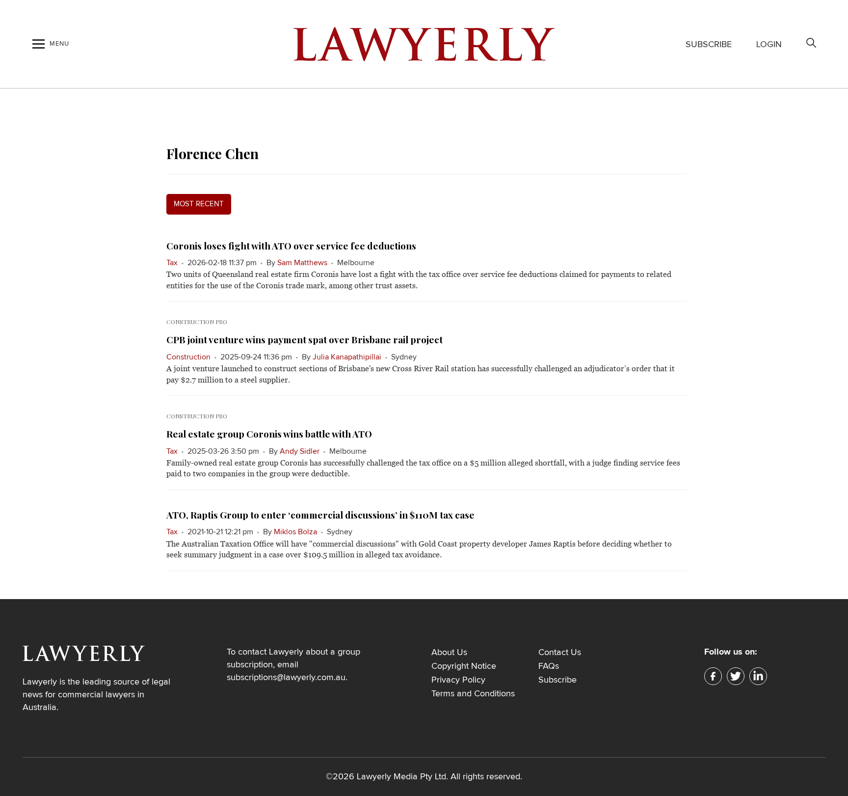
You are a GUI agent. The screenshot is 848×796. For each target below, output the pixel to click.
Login (769, 44)
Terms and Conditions (473, 693)
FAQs (548, 666)
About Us (449, 652)
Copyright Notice (463, 666)
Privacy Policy (458, 680)
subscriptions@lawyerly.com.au (286, 677)
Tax (172, 263)
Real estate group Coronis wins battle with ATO (269, 433)
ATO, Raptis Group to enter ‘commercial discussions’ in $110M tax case (320, 514)
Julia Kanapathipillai (347, 357)
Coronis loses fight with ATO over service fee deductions (291, 245)
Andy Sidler (299, 451)
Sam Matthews (302, 263)
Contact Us (559, 652)
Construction (188, 357)
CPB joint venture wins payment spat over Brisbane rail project (304, 339)
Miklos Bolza (295, 532)
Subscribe (709, 44)
